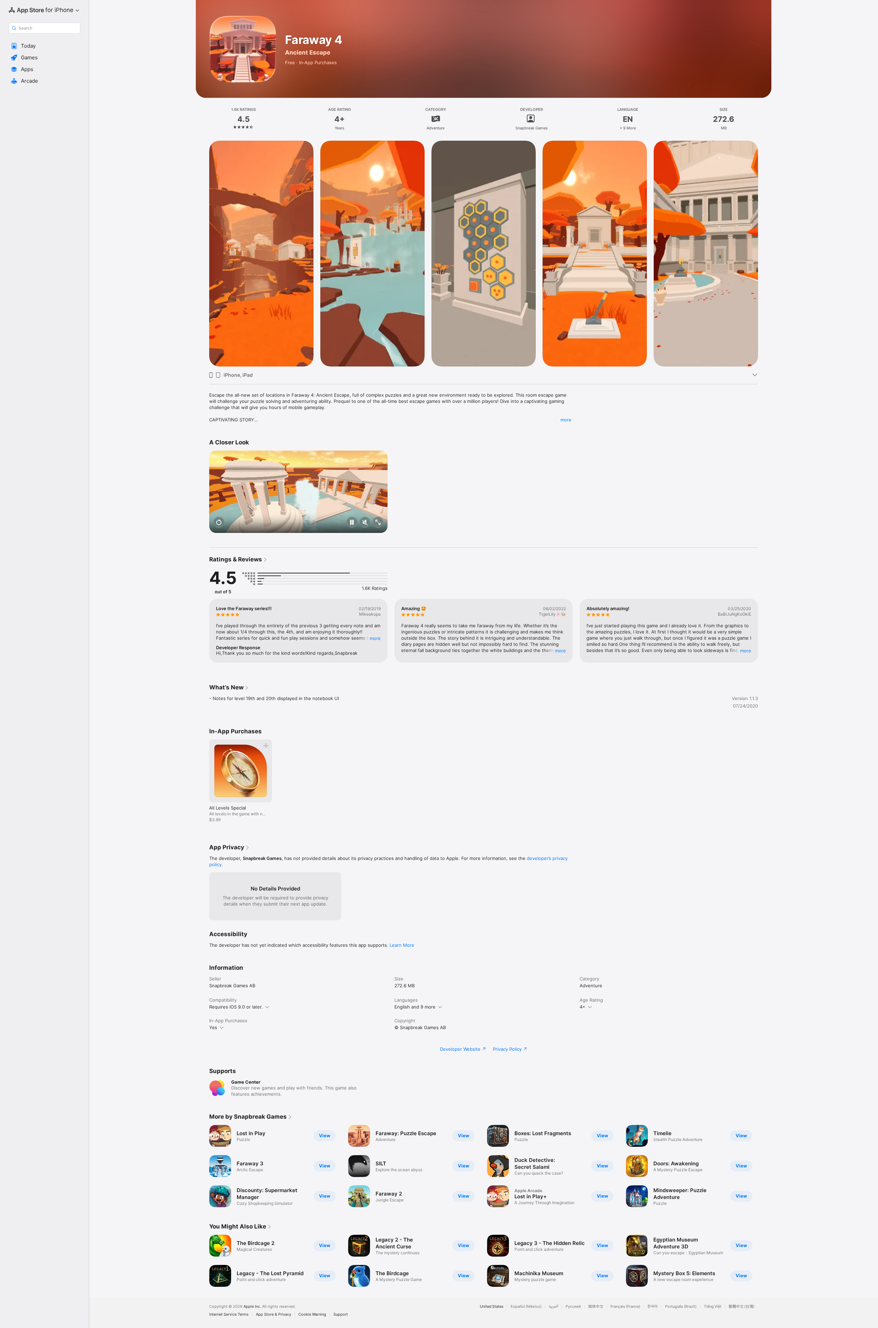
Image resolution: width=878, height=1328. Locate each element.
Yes (213, 1027)
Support (340, 1314)
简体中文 (595, 1306)
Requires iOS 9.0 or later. (236, 1007)
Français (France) (625, 1306)
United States (491, 1306)
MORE (375, 638)
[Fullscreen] (377, 523)
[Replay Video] (218, 523)
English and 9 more (415, 1007)
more (565, 419)
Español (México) (526, 1306)
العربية (553, 1306)
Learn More (402, 945)
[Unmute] (364, 523)
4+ (582, 1007)
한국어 (653, 1306)
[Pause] (351, 523)
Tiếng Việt (712, 1306)
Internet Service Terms (229, 1314)
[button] (44, 46)
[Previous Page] (202, 254)
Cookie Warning (312, 1314)
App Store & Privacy (273, 1314)
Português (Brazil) (681, 1306)
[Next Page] (765, 254)
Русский (573, 1306)
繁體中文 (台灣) (741, 1306)
